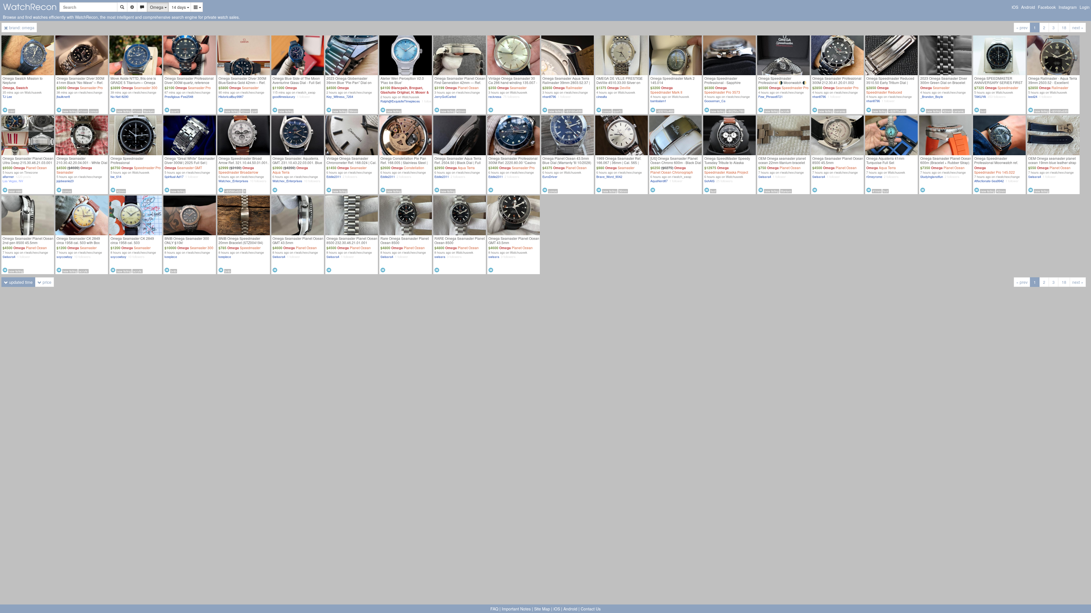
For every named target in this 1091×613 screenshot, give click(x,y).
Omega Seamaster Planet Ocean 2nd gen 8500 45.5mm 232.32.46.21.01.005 (28, 242)
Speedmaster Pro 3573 (722, 92)
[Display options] (197, 7)
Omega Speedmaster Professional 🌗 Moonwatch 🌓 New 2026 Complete (782, 82)
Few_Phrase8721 (770, 96)
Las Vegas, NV (13, 181)
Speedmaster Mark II (666, 92)
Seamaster (250, 87)
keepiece (171, 256)
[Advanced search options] (132, 7)
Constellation (414, 167)
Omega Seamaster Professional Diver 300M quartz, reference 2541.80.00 (189, 82)
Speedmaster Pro (795, 87)
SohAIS (709, 181)
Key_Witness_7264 (339, 96)
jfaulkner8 (63, 96)
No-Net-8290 (119, 96)
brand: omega (21, 27)
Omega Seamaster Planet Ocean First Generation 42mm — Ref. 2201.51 (459, 82)
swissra (439, 256)
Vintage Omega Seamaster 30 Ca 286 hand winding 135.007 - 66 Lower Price (512, 82)
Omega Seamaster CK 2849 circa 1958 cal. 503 (132, 240)
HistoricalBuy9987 (230, 96)
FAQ (494, 609)
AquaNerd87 (659, 181)
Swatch (22, 87)
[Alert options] (142, 7)
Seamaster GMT (189, 167)
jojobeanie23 (65, 181)
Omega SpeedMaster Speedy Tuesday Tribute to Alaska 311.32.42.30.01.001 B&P (727, 162)
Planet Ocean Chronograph (671, 172)
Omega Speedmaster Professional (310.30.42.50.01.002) (128, 162)
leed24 (1032, 96)
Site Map (542, 609)
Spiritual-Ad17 (174, 176)
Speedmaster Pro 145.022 (994, 172)
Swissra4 (764, 176)
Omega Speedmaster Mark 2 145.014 (672, 80)
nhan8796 (549, 96)
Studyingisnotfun (931, 176)
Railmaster (574, 87)
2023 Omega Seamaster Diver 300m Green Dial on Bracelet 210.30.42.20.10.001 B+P (943, 82)
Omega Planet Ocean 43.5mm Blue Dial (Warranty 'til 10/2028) (566, 160)
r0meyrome (874, 176)
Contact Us (591, 609)
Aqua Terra (281, 172)
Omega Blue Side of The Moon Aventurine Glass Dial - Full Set (296, 80)
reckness (494, 96)
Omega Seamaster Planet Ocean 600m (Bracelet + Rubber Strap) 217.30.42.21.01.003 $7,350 (945, 162)
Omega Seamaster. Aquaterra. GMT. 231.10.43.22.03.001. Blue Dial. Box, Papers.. (297, 162)
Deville (625, 87)
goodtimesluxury (283, 96)
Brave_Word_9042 (609, 176)
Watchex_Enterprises (233, 181)
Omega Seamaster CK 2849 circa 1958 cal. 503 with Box (78, 240)
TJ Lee (7, 96)
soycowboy (64, 256)
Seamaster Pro (91, 87)
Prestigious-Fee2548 (179, 96)
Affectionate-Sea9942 (989, 181)
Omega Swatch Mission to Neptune (23, 80)
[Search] (122, 7)
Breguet (415, 87)
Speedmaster (1008, 87)
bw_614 (116, 176)
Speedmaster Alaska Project (726, 172)
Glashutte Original (394, 92)
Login (1085, 7)
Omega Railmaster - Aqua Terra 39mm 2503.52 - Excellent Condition (1052, 82)
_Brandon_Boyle (931, 96)
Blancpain (399, 87)
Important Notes (516, 609)
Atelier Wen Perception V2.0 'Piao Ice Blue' (402, 80)
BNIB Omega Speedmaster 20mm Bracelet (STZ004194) (240, 240)
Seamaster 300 (145, 87)
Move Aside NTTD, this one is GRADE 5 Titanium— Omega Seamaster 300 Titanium (133, 82)
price (46, 282)
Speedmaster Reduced (884, 92)
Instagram (1068, 7)
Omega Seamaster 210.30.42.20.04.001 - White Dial (82, 160)
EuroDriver (549, 176)
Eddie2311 (333, 176)
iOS (1015, 7)
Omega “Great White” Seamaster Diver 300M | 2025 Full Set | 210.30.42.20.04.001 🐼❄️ (190, 162)
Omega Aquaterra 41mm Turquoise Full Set (885, 160)
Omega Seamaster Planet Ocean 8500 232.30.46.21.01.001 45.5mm (351, 242)
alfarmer (8, 176)
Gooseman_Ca (714, 100)
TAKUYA (980, 96)
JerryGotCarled (445, 96)
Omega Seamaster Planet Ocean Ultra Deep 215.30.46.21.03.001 (28, 160)
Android (1028, 7)
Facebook (1047, 7)
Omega (8, 87)
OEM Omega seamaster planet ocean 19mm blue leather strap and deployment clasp (1052, 162)
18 (1064, 27)
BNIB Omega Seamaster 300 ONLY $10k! (187, 240)
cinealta (601, 96)
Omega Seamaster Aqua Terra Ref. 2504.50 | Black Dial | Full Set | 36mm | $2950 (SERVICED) (459, 162)
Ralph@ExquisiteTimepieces (400, 101)
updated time (20, 282)
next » (1077, 27)
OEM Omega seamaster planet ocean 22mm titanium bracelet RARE (782, 162)
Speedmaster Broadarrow (238, 172)
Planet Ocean (468, 87)
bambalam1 (658, 100)
